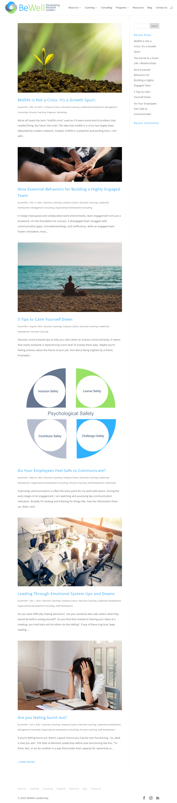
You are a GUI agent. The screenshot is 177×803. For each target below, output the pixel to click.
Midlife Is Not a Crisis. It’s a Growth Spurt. (57, 99)
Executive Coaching (70, 107)
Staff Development (96, 483)
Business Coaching (52, 202)
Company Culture (52, 107)
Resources (138, 8)
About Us (73, 8)
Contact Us (161, 8)
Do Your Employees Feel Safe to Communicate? (62, 470)
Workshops (62, 112)
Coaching (89, 8)
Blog (149, 8)
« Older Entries (26, 761)
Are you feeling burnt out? (42, 717)
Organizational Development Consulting (73, 207)
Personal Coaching (37, 112)
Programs (121, 8)
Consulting (106, 8)
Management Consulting (42, 207)
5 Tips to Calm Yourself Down (45, 319)
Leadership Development (92, 107)
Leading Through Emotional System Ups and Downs (66, 593)
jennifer (24, 107)
